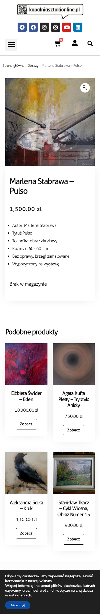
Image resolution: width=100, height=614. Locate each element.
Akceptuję (17, 605)
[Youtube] (66, 27)
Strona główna (14, 66)
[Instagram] (44, 27)
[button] (11, 45)
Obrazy (33, 66)
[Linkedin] (77, 27)
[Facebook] (22, 27)
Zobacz (26, 424)
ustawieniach (20, 595)
